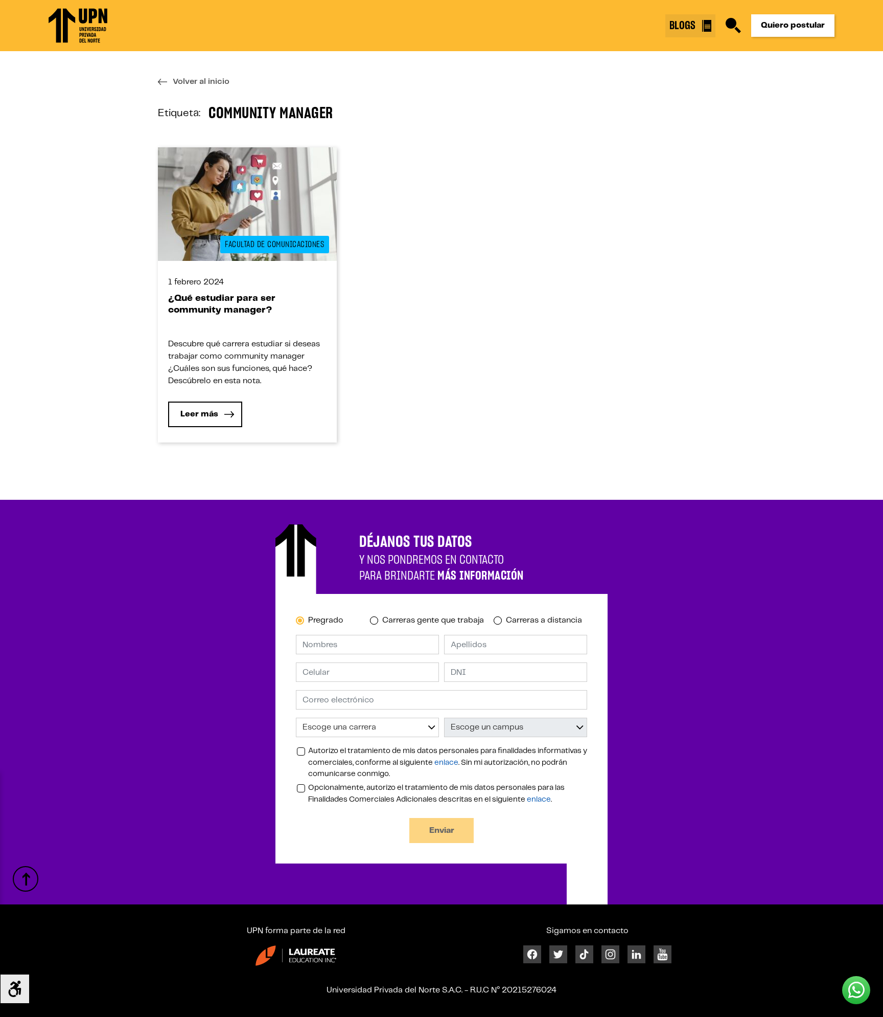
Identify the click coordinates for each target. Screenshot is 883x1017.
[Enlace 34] (296, 955)
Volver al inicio (201, 81)
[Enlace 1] (77, 25)
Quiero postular (793, 25)
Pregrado (325, 620)
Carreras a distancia (544, 620)
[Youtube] (662, 954)
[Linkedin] (636, 954)
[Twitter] (558, 954)
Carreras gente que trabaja (433, 620)
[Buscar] (733, 25)
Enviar (441, 830)
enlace (446, 762)
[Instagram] (610, 954)
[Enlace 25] (247, 204)
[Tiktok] (584, 954)
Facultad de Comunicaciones (274, 244)
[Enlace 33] (25, 879)
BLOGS (683, 25)
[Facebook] (532, 954)
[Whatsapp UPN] (856, 990)
